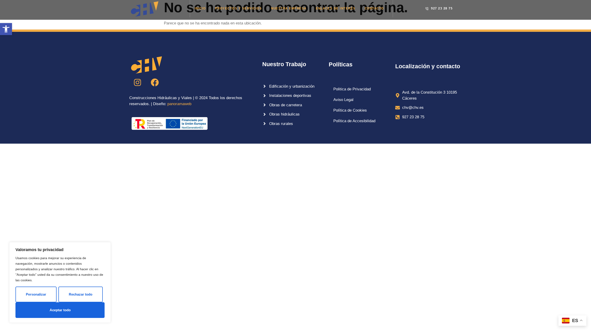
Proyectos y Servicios (238, 8)
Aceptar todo (60, 310)
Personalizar (36, 294)
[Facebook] (155, 82)
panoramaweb (179, 104)
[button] (6, 29)
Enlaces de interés (336, 8)
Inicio (200, 8)
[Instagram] (137, 82)
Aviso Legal (343, 100)
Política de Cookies (350, 110)
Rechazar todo (80, 294)
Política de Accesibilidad (354, 121)
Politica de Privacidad (352, 89)
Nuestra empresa (289, 8)
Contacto (374, 8)
